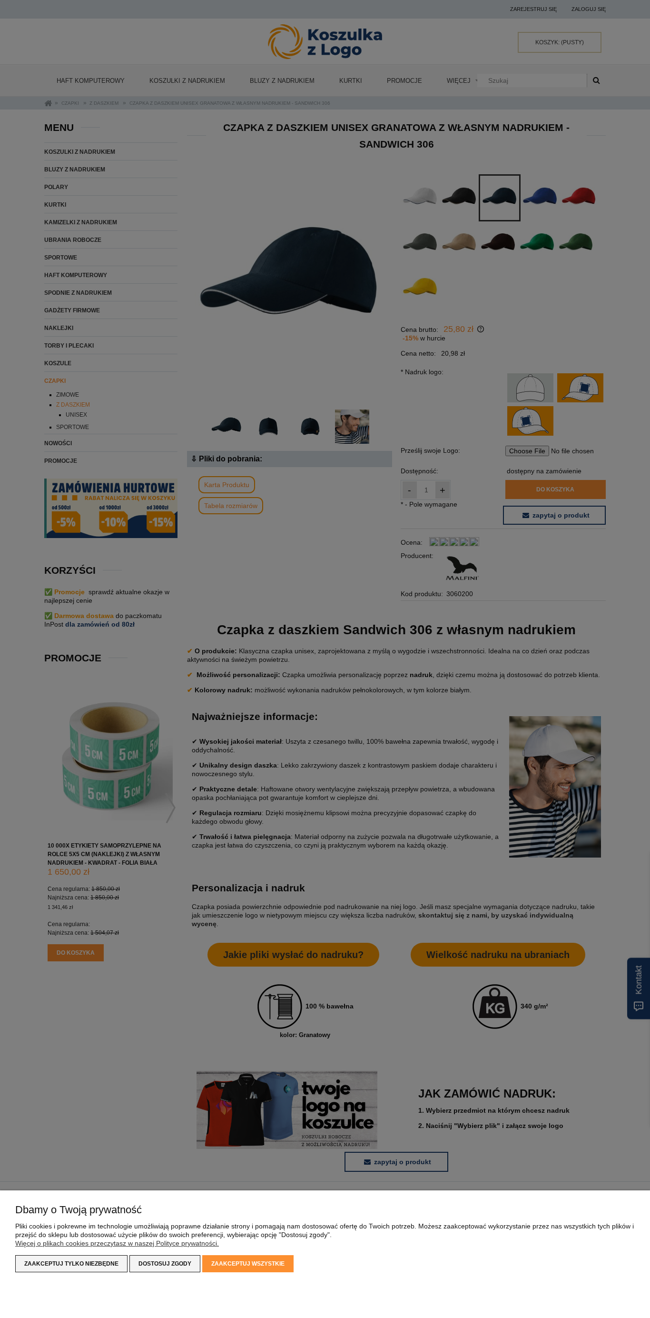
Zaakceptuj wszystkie (248, 1263)
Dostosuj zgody (164, 1263)
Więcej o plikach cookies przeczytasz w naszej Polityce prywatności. (117, 1243)
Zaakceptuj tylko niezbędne (71, 1263)
